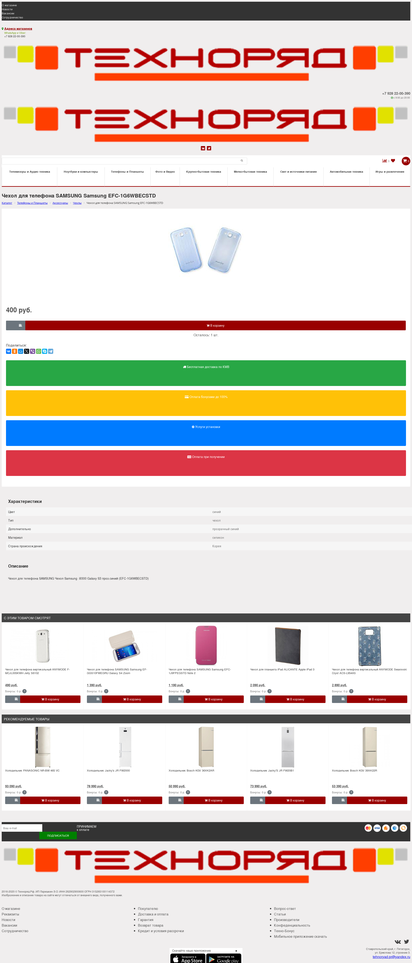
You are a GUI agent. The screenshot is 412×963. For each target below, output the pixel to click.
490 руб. (11, 685)
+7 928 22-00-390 (396, 93)
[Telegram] (50, 351)
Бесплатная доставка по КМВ (207, 367)
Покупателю (148, 908)
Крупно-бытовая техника (203, 171)
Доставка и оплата (153, 914)
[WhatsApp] (38, 351)
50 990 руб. (177, 786)
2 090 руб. (257, 685)
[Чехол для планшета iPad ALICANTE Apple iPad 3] (288, 646)
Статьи (280, 914)
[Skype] (44, 351)
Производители (286, 919)
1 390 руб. (94, 685)
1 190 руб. (176, 685)
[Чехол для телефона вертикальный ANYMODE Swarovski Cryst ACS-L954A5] (369, 646)
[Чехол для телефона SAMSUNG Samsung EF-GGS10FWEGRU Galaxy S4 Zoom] (124, 646)
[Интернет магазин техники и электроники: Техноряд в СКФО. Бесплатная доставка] (206, 61)
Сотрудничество (12, 17)
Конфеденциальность (292, 925)
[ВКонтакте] (8, 351)
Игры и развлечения (390, 171)
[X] (26, 351)
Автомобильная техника (346, 171)
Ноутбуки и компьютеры (81, 171)
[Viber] (32, 351)
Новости (7, 9)
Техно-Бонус (284, 930)
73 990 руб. (258, 786)
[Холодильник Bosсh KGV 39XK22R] (369, 747)
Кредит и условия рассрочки (161, 930)
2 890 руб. (339, 685)
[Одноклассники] (14, 351)
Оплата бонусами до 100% (208, 397)
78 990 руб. (95, 786)
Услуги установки (207, 427)
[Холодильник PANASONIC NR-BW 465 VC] (43, 747)
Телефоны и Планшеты (127, 171)
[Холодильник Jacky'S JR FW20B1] (288, 747)
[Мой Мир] (20, 351)
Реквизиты (10, 914)
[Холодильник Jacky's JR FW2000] (124, 747)
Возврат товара (150, 925)
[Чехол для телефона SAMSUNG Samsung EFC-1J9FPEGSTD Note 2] (206, 646)
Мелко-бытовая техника (250, 171)
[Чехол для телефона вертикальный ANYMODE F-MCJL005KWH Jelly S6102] (43, 646)
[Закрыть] (235, 953)
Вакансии (8, 13)
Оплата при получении (208, 457)
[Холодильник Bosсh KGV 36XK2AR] (206, 747)
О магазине (9, 5)
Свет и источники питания (298, 171)
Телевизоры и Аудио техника (29, 171)
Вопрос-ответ (285, 908)
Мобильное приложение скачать (300, 936)
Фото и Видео (165, 171)
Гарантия (145, 919)
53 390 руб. (340, 786)
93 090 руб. (13, 786)
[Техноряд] (206, 122)
